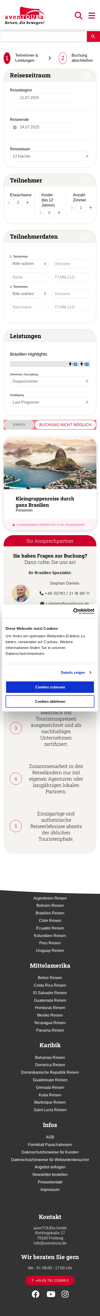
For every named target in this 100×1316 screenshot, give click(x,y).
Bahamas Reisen (50, 1057)
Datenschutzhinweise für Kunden (50, 1152)
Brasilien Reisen (50, 913)
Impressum (50, 1190)
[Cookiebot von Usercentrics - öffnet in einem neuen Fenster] (73, 611)
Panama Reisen (50, 1030)
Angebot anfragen (50, 1167)
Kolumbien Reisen (50, 936)
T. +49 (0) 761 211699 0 (50, 1280)
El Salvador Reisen (50, 993)
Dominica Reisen (50, 1065)
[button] (79, 17)
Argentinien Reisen (50, 898)
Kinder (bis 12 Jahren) (48, 200)
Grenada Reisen (50, 1087)
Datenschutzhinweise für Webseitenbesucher (50, 1160)
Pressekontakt (50, 1182)
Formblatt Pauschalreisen (50, 1145)
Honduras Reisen (50, 1008)
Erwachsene (21, 195)
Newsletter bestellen (50, 1174)
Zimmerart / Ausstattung (24, 374)
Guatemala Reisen (50, 1000)
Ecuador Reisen (50, 928)
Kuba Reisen (50, 1095)
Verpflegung (17, 395)
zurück (19, 424)
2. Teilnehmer (19, 286)
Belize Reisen (50, 978)
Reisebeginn (21, 90)
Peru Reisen (50, 943)
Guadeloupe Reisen (50, 1080)
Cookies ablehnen (50, 701)
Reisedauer (20, 149)
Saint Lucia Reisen (50, 1110)
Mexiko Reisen (50, 1015)
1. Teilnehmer (19, 256)
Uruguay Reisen (50, 950)
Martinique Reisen (50, 1102)
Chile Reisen (50, 921)
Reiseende (19, 119)
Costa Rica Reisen (50, 985)
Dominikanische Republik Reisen (50, 1072)
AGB (50, 1137)
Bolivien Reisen (50, 905)
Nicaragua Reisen (50, 1023)
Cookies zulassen (50, 687)
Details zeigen (73, 672)
